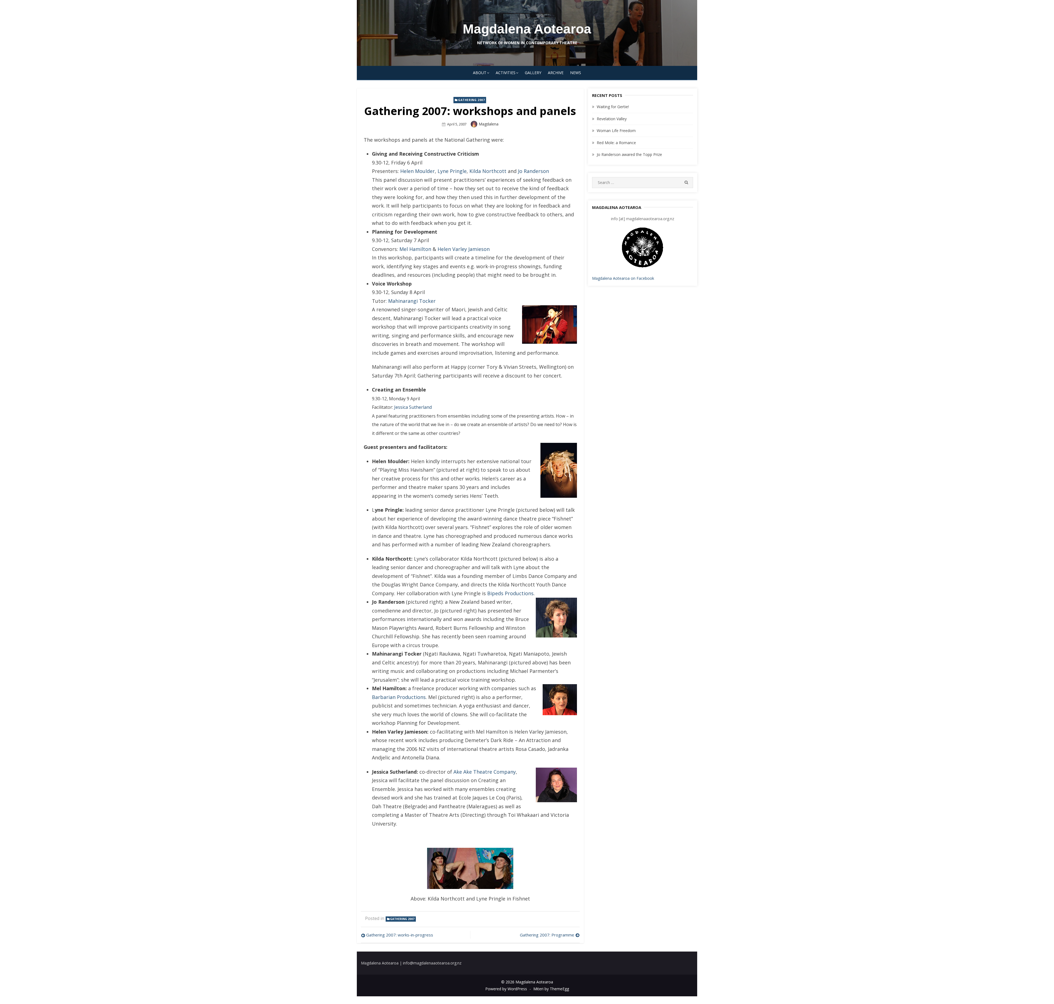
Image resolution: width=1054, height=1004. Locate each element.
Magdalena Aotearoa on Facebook (623, 278)
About (479, 72)
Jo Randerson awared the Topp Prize (629, 154)
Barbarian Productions (399, 697)
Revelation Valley (612, 118)
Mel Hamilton (415, 249)
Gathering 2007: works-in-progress (399, 935)
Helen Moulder (417, 171)
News (575, 72)
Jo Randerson (533, 171)
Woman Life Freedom (616, 130)
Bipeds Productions (510, 593)
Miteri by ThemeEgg (551, 988)
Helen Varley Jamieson (464, 249)
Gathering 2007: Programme (547, 935)
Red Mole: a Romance (616, 142)
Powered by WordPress (506, 988)
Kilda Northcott (487, 171)
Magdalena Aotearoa (527, 29)
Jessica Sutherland (413, 407)
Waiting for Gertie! (613, 106)
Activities (505, 72)
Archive (556, 72)
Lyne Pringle (452, 171)
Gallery (533, 72)
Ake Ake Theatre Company (484, 771)
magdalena (488, 124)
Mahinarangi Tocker (412, 301)
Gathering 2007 (471, 100)
